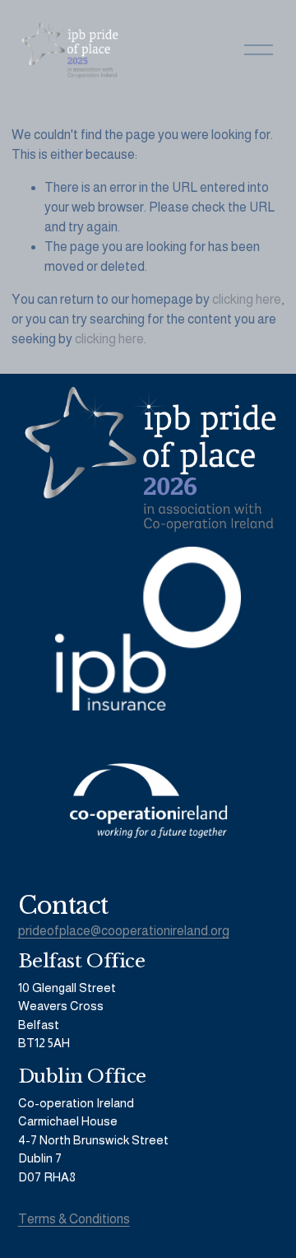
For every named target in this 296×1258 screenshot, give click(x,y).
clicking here (246, 299)
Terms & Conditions (74, 1219)
